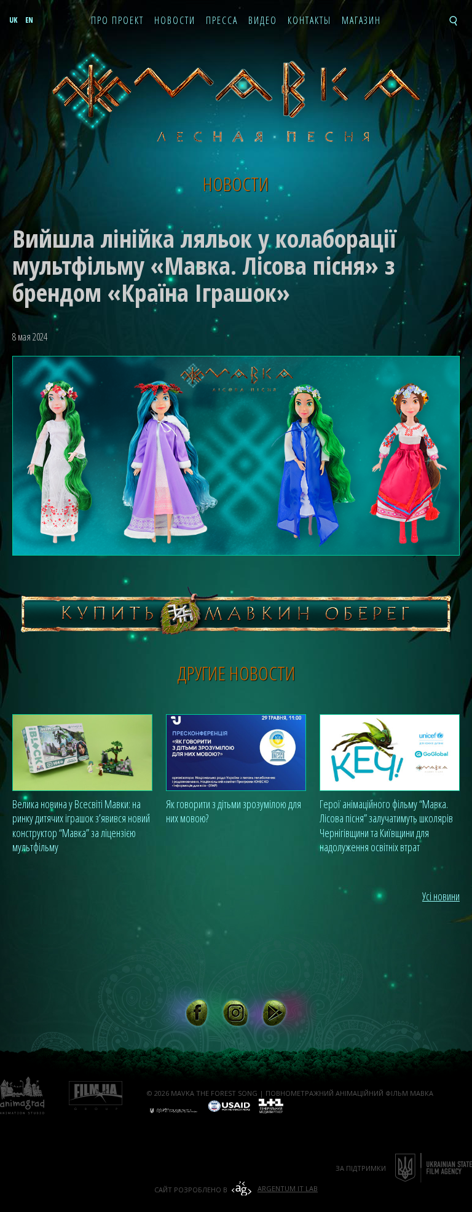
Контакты (309, 21)
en (29, 20)
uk (13, 20)
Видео (262, 21)
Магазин (361, 21)
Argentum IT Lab (288, 1188)
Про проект (117, 21)
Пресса (222, 21)
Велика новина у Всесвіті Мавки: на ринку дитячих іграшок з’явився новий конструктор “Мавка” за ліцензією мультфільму (81, 825)
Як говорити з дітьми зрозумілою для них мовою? (233, 811)
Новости (174, 21)
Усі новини (441, 896)
